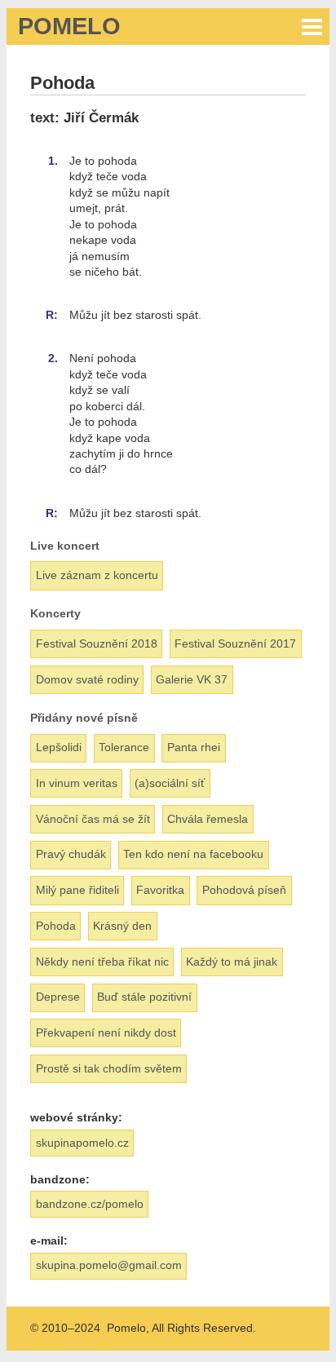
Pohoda (56, 925)
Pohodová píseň (244, 889)
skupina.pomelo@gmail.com (109, 1264)
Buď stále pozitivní (144, 996)
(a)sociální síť (170, 782)
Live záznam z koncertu (97, 575)
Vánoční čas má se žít (93, 818)
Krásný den (122, 925)
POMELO (69, 26)
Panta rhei (193, 747)
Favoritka (160, 889)
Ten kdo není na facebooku (193, 853)
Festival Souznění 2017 (235, 643)
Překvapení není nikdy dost (106, 1032)
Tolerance (124, 747)
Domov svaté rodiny (87, 679)
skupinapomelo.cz (82, 1142)
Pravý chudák (71, 853)
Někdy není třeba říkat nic (102, 961)
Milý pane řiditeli (77, 889)
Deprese (58, 996)
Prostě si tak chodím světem (109, 1068)
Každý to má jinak (231, 961)
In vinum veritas (76, 782)
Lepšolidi (59, 747)
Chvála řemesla (207, 818)
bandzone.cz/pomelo (90, 1203)
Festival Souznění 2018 (96, 643)
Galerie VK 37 (192, 679)
